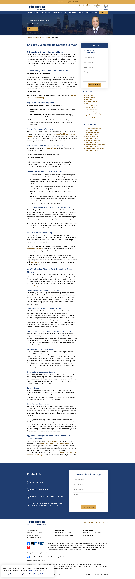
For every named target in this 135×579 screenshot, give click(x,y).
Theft (87, 103)
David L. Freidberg (52, 441)
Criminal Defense (57, 12)
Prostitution (89, 120)
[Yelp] (28, 547)
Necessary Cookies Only (24, 574)
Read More (32, 29)
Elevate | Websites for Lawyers (96, 574)
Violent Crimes (90, 97)
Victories (81, 12)
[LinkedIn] (35, 543)
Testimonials (72, 12)
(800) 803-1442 (102, 9)
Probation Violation (92, 118)
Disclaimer (91, 522)
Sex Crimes (89, 99)
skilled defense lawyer (35, 249)
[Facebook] (28, 543)
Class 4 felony (52, 148)
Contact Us (104, 12)
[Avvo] (42, 543)
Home (30, 12)
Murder (88, 116)
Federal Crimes (90, 108)
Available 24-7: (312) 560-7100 (67, 2)
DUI (65, 12)
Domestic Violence (91, 110)
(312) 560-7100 (102, 7)
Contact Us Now (94, 85)
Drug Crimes (89, 95)
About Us (36, 12)
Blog (96, 12)
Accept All (8, 574)
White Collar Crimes (92, 106)
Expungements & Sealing (93, 114)
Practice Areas (46, 12)
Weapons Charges (91, 101)
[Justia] (39, 543)
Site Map (97, 522)
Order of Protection (45, 37)
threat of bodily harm (62, 134)
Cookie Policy (49, 557)
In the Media (89, 12)
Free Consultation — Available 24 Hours (93, 5)
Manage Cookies (60, 557)
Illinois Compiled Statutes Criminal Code (54, 443)
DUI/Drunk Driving (91, 112)
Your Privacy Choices (37, 557)
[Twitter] (32, 543)
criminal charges (33, 286)
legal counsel (35, 262)
